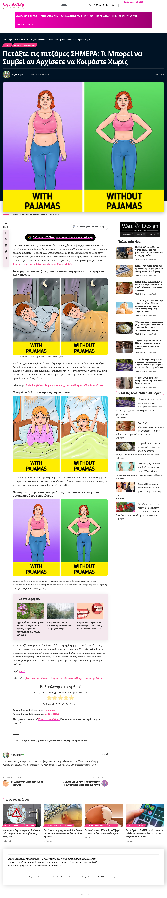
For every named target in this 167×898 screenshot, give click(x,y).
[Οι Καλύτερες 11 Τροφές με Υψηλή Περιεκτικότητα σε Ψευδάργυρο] (104, 815)
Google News (52, 713)
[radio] (49, 698)
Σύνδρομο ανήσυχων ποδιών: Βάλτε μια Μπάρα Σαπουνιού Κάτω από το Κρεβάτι (63, 833)
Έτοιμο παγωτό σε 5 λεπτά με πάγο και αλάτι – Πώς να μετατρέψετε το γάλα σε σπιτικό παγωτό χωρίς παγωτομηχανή (149, 306)
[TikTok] (109, 5)
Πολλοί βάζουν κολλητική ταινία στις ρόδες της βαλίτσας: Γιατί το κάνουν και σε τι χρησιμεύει (149, 251)
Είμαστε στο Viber (49, 719)
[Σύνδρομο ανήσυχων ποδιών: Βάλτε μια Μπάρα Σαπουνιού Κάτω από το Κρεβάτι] (63, 815)
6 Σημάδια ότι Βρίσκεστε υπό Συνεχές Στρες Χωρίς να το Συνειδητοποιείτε (89, 625)
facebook (50, 710)
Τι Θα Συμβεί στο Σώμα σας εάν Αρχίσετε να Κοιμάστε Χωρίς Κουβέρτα (65, 385)
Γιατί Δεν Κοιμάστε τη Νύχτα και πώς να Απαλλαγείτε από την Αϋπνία (65, 678)
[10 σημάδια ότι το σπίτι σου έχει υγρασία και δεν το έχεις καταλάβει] (60, 611)
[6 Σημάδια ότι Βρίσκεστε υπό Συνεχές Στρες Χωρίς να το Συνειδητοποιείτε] (90, 611)
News (141, 826)
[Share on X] (6, 239)
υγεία (86, 740)
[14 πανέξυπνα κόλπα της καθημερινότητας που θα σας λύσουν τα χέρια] (124, 383)
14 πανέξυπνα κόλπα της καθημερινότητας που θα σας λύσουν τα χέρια (149, 381)
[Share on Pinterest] (6, 245)
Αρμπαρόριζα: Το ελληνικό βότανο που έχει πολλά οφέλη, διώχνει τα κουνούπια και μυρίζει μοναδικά (30, 628)
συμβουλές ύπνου (75, 740)
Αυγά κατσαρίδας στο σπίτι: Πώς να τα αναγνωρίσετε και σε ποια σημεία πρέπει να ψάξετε (148, 344)
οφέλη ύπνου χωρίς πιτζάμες (36, 740)
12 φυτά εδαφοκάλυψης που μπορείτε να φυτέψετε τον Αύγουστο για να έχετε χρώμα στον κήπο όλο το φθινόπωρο (139, 406)
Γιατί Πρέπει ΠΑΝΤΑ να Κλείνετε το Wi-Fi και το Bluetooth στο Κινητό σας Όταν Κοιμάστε (144, 833)
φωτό (22, 671)
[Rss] (112, 5)
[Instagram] (103, 5)
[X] (97, 5)
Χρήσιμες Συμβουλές (24, 45)
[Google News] (100, 5)
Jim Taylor (18, 74)
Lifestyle (30, 826)
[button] (79, 5)
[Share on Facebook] (6, 233)
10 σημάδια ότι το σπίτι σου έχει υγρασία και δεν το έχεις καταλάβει (59, 625)
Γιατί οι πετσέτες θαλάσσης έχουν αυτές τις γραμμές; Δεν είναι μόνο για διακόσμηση (149, 269)
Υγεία (7, 45)
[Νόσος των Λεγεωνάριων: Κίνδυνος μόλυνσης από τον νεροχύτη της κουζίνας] (22, 815)
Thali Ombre (140, 259)
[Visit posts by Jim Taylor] (6, 755)
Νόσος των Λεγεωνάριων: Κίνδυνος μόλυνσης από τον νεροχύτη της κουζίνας (21, 833)
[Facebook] (94, 5)
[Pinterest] (106, 5)
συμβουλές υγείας (58, 740)
